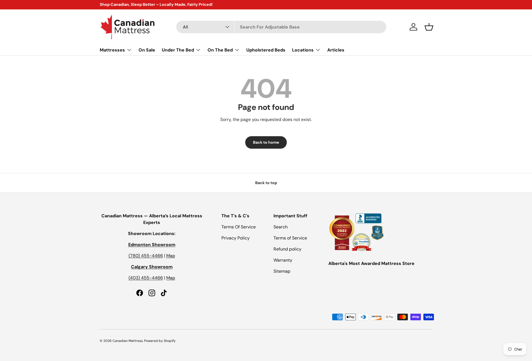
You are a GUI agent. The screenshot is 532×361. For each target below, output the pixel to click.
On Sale (147, 50)
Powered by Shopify (160, 341)
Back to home (266, 142)
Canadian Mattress (127, 341)
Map (170, 256)
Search (280, 227)
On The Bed (220, 50)
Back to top (266, 182)
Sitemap (281, 271)
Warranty (282, 260)
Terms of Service (290, 238)
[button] (429, 27)
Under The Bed (178, 50)
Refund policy (287, 249)
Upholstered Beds (265, 50)
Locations (303, 50)
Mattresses (112, 50)
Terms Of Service (238, 227)
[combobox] (281, 27)
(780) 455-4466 (146, 256)
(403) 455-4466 (146, 278)
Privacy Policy (235, 238)
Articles (335, 50)
